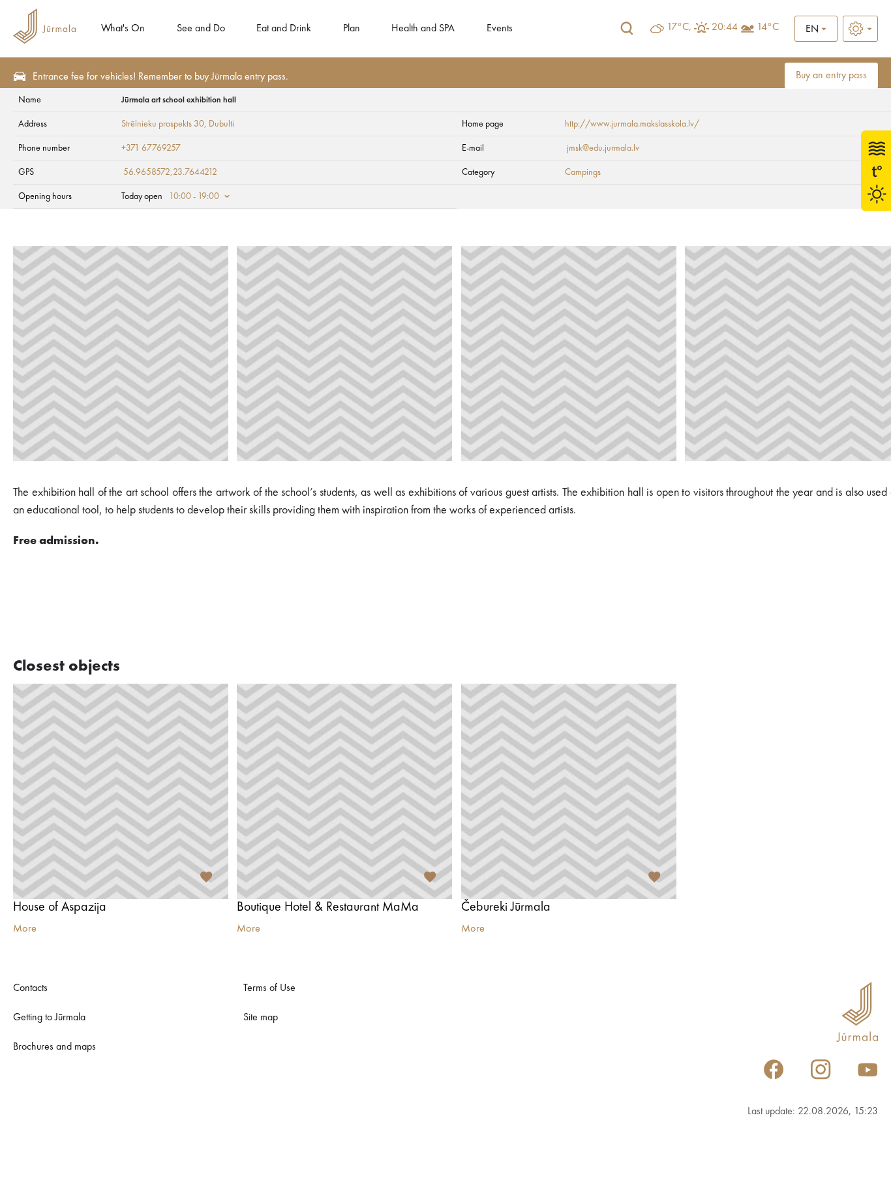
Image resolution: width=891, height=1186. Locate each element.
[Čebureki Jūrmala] (568, 791)
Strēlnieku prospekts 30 (162, 124)
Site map (260, 1017)
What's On (123, 28)
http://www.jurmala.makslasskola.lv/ (632, 124)
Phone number (44, 148)
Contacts (30, 988)
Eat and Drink (283, 28)
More (25, 929)
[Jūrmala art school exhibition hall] (120, 353)
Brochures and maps (54, 1047)
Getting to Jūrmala (49, 1017)
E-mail (473, 148)
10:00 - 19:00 (194, 196)
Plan (351, 28)
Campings (583, 172)
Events (500, 28)
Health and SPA (423, 28)
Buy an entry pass (831, 75)
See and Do (201, 28)
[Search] (626, 28)
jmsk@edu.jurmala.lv (602, 148)
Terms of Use (269, 988)
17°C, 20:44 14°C (723, 27)
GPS (26, 172)
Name (29, 99)
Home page (483, 124)
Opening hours (45, 196)
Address (32, 124)
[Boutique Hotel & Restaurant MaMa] (344, 791)
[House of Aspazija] (120, 791)
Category (478, 172)
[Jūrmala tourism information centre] (44, 28)
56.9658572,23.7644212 (170, 172)
